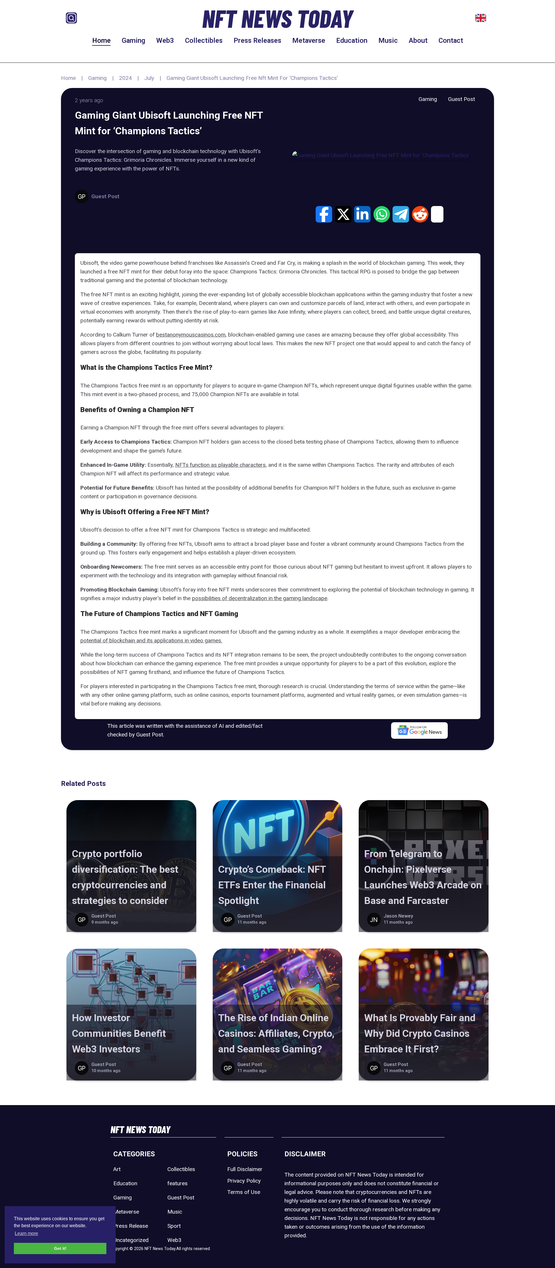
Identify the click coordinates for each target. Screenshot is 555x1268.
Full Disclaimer (244, 1169)
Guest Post (461, 99)
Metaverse (308, 40)
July (149, 78)
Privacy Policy (244, 1180)
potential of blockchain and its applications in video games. (151, 640)
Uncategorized (131, 1240)
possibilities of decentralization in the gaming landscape (259, 598)
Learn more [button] (26, 1233)
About (418, 40)
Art (117, 1169)
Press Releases (257, 40)
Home (101, 40)
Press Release (130, 1226)
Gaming (133, 40)
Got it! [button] (60, 1248)
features (177, 1183)
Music (388, 40)
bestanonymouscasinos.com (190, 334)
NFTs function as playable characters (220, 465)
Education (351, 40)
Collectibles (204, 40)
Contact (451, 40)
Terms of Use (243, 1192)
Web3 (165, 40)
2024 (125, 78)
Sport (174, 1226)
